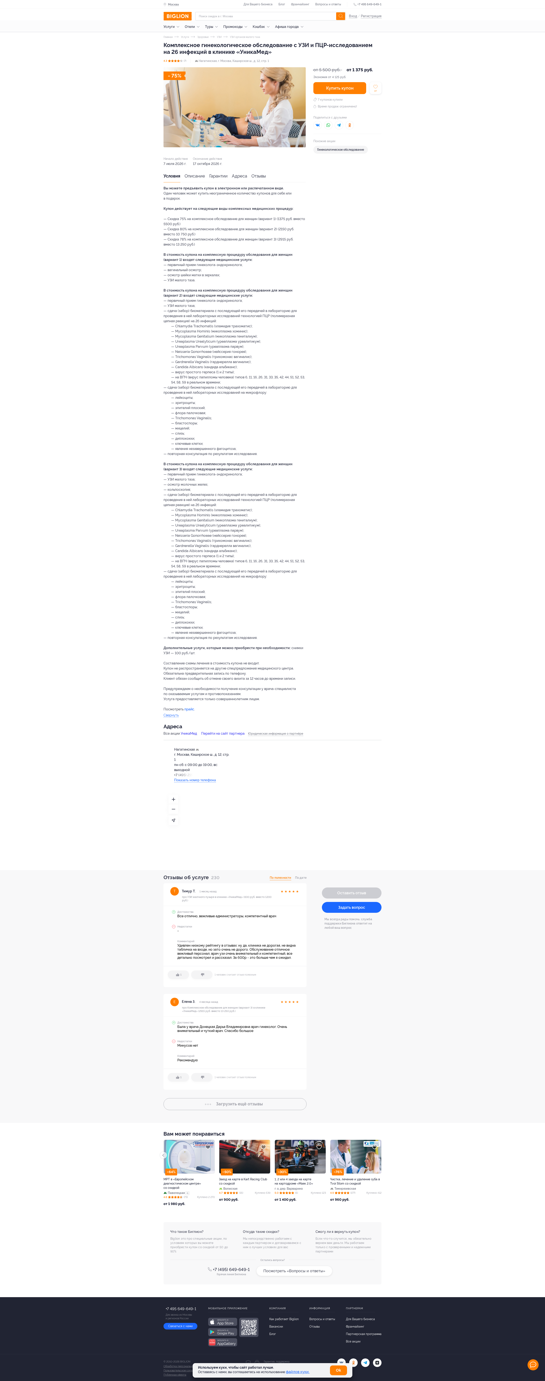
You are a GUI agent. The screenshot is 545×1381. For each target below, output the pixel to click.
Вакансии (276, 1326)
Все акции (353, 1341)
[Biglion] (178, 16)
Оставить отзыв (351, 893)
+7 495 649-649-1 (369, 4)
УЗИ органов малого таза (244, 37)
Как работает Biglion (284, 1319)
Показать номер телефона (195, 780)
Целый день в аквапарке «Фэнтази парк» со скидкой (243, 1181)
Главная (168, 37)
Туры (209, 27)
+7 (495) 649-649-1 (231, 1269)
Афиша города (287, 27)
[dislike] (201, 974)
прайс (189, 709)
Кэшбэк (259, 27)
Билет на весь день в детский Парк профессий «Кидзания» (300, 1181)
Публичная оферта (175, 1374)
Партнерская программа (364, 1334)
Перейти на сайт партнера (223, 733)
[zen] (377, 1362)
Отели (190, 27)
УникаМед (189, 733)
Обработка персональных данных (184, 1366)
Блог (281, 4)
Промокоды (232, 27)
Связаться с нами (180, 1326)
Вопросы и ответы (328, 4)
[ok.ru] (353, 1362)
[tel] (365, 1362)
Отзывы (258, 176)
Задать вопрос (351, 907)
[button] (381, 1155)
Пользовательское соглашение (182, 1370)
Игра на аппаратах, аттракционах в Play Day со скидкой (188, 1181)
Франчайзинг (300, 4)
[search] (340, 16)
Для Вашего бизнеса (258, 4)
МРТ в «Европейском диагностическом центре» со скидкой (349, 1183)
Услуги (169, 27)
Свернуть (171, 715)
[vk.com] (341, 1362)
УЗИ (219, 37)
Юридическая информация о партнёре (275, 733)
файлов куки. (298, 1372)
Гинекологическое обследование (340, 149)
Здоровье (203, 37)
